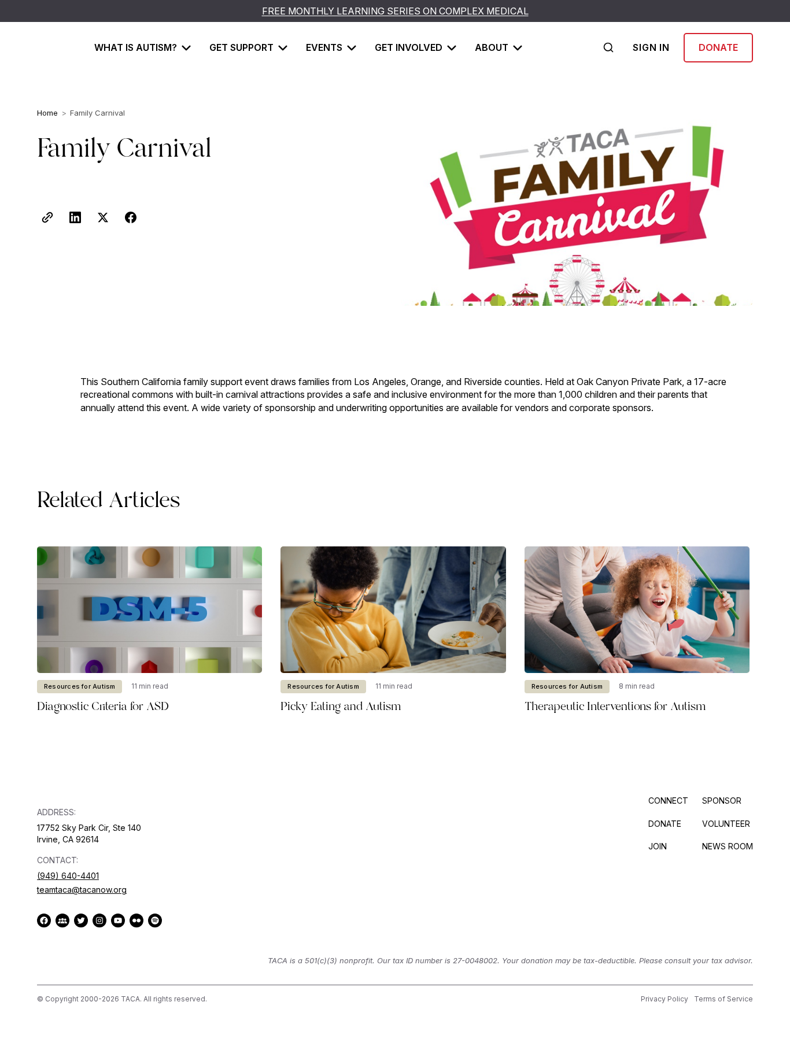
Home (47, 112)
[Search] (608, 47)
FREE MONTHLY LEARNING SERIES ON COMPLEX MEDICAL (395, 11)
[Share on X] (103, 217)
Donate (718, 47)
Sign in (651, 47)
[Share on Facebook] (130, 217)
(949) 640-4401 (68, 876)
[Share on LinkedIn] (75, 217)
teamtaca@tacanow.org (82, 889)
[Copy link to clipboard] (47, 217)
